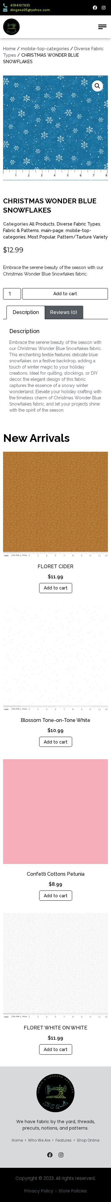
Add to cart (65, 293)
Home (9, 48)
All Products (42, 224)
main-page (52, 230)
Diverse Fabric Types (78, 224)
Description (26, 312)
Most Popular (41, 236)
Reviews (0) (63, 312)
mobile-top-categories (45, 48)
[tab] (25, 312)
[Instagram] (103, 7)
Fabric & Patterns (21, 230)
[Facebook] (95, 7)
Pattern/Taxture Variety (82, 236)
